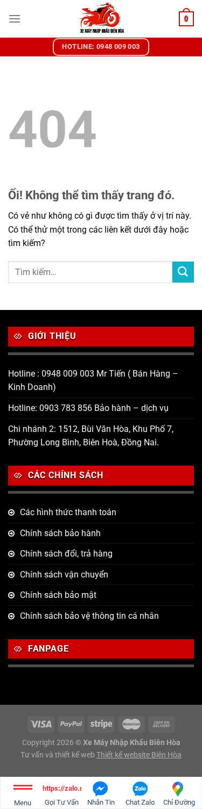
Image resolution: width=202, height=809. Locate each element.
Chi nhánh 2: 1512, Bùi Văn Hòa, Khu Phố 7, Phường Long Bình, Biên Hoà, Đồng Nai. (90, 436)
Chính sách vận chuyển (64, 574)
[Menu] (14, 18)
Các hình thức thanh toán (68, 512)
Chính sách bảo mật (58, 595)
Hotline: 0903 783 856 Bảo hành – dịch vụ (88, 408)
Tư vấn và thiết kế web (58, 755)
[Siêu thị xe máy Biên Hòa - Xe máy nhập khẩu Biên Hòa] (101, 19)
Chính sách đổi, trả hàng (66, 553)
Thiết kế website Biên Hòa (139, 755)
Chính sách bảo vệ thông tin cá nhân (89, 616)
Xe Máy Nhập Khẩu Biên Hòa (131, 742)
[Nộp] (183, 272)
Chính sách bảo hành (60, 533)
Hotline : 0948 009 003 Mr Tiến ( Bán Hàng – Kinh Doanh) (93, 381)
